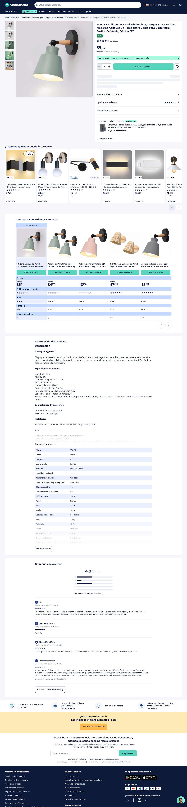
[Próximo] (179, 207)
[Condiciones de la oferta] (178, 58)
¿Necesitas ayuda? (13, 784)
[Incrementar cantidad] (109, 66)
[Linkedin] (127, 800)
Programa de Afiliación (15, 803)
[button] (138, 126)
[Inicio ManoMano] (17, 5)
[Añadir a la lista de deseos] (177, 66)
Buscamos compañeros (15, 799)
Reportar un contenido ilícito (17, 791)
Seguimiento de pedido (15, 776)
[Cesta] (180, 5)
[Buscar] (37, 5)
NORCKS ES (110, 138)
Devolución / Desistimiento (16, 780)
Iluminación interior (28, 17)
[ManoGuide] (181, 800)
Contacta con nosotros (14, 787)
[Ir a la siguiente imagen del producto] (87, 59)
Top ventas (69, 795)
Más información (125, 762)
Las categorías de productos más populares (84, 780)
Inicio (7, 17)
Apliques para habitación (54, 17)
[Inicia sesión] (174, 5)
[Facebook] (133, 800)
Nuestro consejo (72, 776)
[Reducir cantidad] (99, 66)
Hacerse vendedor (13, 795)
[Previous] (161, 325)
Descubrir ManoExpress (75, 799)
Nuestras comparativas (75, 784)
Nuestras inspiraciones (75, 791)
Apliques (40, 17)
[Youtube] (146, 800)
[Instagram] (139, 800)
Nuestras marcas (72, 787)
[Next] (168, 325)
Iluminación (15, 17)
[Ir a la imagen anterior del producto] (21, 59)
